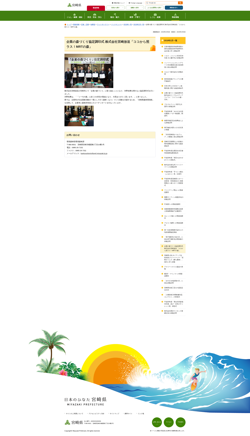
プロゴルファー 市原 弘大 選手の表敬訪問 (173, 105)
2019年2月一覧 (138, 24)
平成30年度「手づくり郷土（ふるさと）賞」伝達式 (173, 173)
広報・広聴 (85, 24)
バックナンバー (116, 24)
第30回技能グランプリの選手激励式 (173, 80)
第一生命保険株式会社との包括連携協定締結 (173, 231)
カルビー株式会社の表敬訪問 (173, 73)
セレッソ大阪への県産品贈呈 (173, 217)
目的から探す (115, 7)
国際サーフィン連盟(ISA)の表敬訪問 (173, 198)
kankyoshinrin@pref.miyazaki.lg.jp (94, 153)
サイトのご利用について (74, 413)
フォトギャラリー (103, 24)
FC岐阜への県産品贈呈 (172, 204)
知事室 (93, 24)
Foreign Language (136, 3)
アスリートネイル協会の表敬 (173, 268)
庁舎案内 (180, 422)
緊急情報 (96, 8)
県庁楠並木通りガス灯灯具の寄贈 (173, 129)
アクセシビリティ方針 (96, 413)
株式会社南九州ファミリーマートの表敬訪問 (173, 166)
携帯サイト (128, 413)
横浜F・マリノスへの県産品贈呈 (173, 275)
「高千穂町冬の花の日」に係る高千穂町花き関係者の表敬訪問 (173, 239)
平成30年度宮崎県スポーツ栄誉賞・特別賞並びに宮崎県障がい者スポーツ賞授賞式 (173, 182)
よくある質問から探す (154, 7)
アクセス (168, 422)
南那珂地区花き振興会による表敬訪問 (173, 122)
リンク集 (141, 413)
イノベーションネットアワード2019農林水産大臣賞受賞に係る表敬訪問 (173, 65)
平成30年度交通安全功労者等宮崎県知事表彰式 (173, 152)
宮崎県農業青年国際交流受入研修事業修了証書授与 (173, 210)
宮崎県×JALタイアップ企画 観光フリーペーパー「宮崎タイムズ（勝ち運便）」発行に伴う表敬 (173, 258)
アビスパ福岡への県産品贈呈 (173, 224)
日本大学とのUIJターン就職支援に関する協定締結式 (173, 87)
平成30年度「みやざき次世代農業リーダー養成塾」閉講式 (173, 114)
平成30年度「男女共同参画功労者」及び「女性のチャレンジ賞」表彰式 (173, 304)
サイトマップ (114, 413)
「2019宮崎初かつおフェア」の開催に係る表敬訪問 (173, 135)
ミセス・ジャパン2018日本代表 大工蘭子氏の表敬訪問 (173, 57)
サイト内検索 (146, 3)
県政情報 (76, 24)
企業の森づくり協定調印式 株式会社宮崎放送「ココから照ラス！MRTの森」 (173, 248)
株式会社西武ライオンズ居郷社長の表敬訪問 (173, 312)
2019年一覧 (128, 24)
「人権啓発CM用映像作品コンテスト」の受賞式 (173, 296)
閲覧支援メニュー (119, 3)
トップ (69, 24)
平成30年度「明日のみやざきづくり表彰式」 (173, 159)
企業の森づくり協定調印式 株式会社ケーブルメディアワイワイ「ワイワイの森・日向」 (173, 96)
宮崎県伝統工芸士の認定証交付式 (173, 289)
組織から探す (135, 7)
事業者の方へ (174, 7)
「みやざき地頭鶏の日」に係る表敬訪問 (173, 282)
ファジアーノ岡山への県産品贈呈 (173, 191)
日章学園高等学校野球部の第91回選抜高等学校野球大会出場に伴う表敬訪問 (173, 49)
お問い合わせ (157, 422)
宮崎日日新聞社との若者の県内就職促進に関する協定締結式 (173, 144)
